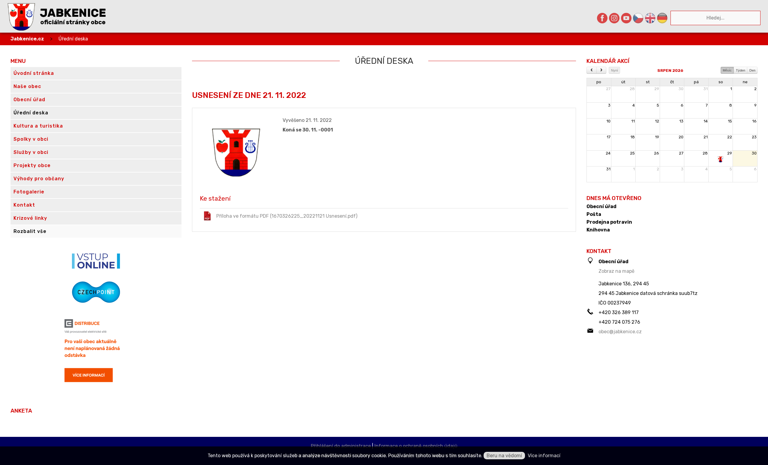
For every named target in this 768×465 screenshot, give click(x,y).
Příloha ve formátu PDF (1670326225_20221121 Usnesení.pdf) (286, 216)
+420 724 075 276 (619, 322)
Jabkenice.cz (27, 39)
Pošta (593, 214)
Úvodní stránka (34, 73)
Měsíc (727, 70)
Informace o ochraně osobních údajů (416, 446)
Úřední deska (73, 39)
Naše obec (27, 86)
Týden (740, 70)
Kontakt (24, 205)
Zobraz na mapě (616, 271)
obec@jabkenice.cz (620, 331)
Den (752, 70)
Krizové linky (30, 218)
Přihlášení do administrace (341, 446)
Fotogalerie (29, 192)
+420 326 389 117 (618, 312)
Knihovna (598, 230)
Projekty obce (32, 165)
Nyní (614, 70)
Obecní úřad (601, 206)
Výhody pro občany (39, 178)
